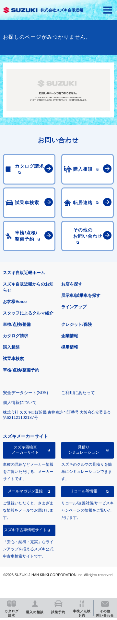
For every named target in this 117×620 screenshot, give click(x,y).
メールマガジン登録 (25, 491)
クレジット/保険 (76, 324)
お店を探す (71, 284)
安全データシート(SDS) (25, 392)
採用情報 (69, 347)
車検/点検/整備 (17, 324)
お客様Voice (15, 301)
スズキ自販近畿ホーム (24, 272)
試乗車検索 (13, 358)
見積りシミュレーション (83, 450)
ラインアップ (74, 306)
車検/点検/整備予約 (21, 369)
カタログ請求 (15, 335)
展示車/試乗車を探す (80, 295)
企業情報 (69, 335)
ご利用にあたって (78, 392)
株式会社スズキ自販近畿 (62, 10)
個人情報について (20, 402)
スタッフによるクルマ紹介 (28, 312)
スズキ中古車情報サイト (25, 530)
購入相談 (11, 347)
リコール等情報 (83, 491)
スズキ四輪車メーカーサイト (25, 450)
